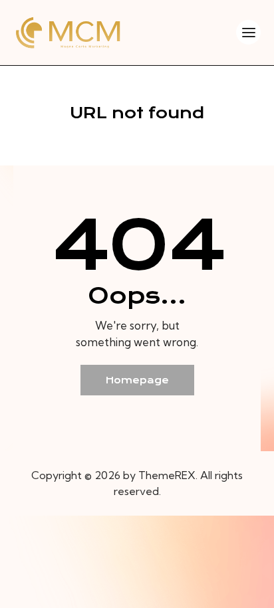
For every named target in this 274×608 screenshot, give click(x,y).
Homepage (137, 380)
